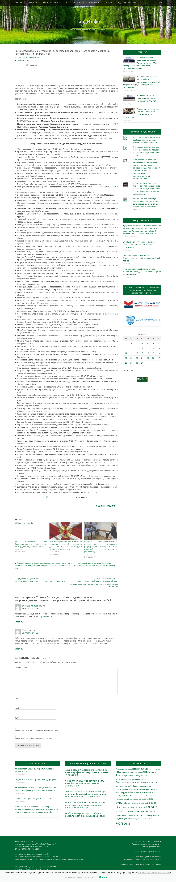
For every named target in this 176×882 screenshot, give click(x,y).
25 (148, 358)
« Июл (125, 370)
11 (148, 348)
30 (137, 363)
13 (159, 348)
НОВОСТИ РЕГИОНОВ (51, 2)
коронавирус (121, 792)
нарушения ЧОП (124, 795)
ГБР (153, 769)
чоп (16, 568)
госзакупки (122, 789)
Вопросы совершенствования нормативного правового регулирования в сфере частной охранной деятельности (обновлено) (100, 546)
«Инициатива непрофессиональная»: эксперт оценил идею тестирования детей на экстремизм (142, 272)
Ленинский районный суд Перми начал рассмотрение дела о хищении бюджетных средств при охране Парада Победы (145, 203)
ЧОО (145, 776)
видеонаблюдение (142, 786)
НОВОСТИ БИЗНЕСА (75, 2)
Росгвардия (96, 565)
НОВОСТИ (32, 2)
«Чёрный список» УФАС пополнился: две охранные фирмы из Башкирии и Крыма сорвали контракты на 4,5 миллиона (85, 794)
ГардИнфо (88, 21)
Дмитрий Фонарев (30, 606)
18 (148, 353)
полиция (152, 811)
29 (131, 363)
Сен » (132, 370)
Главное (31, 57)
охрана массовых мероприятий (137, 803)
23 (137, 358)
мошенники (131, 792)
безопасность (125, 782)
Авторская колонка (142, 220)
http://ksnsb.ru (45, 616)
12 (153, 348)
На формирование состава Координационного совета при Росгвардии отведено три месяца (31, 544)
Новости (38, 57)
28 (126, 363)
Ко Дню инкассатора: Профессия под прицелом (36, 779)
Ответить (19, 622)
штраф (126, 823)
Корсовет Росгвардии (135, 772)
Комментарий (21, 667)
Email (18, 708)
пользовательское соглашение (80, 877)
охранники (142, 811)
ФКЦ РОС (139, 776)
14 (126, 353)
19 (153, 353)
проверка (129, 815)
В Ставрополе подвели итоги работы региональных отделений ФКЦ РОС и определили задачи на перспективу (141, 82)
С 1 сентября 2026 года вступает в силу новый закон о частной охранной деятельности (84, 783)
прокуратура (152, 815)
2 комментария (23, 60)
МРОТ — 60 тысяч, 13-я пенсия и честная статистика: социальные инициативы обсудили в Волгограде (85, 805)
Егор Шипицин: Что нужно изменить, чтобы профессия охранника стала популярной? (139, 244)
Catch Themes (156, 864)
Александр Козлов (123, 769)
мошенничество (146, 792)
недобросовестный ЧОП (124, 799)
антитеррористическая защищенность (131, 779)
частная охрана (108, 565)
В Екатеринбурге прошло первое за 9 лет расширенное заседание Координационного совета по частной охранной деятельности (146, 188)
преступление (121, 815)
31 (142, 363)
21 (126, 358)
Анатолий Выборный (140, 768)
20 (159, 353)
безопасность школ (146, 782)
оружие (149, 798)
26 (153, 358)
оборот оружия (139, 799)
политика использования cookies (154, 873)
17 (142, 353)
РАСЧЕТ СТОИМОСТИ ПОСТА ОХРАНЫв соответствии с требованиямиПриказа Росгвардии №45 (142, 290)
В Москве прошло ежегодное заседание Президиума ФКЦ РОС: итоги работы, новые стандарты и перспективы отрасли (140, 63)
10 (142, 348)
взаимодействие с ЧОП (125, 786)
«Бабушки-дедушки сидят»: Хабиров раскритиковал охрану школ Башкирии (85, 814)
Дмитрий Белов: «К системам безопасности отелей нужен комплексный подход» (141, 258)
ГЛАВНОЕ (19, 2)
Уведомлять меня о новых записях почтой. (34, 738)
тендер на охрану (128, 818)
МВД (145, 772)
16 (137, 353)
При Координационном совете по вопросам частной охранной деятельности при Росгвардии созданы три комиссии (65, 545)
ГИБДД (157, 769)
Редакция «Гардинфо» (107, 506)
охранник (130, 811)
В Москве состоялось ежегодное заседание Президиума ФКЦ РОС (146, 98)
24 (142, 358)
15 (131, 353)
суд (118, 818)
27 (159, 358)
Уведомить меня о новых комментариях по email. (37, 730)
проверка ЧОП (139, 815)
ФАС (134, 776)
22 (131, 358)
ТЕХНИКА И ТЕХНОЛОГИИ (100, 2)
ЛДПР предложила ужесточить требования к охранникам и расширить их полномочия (146, 140)
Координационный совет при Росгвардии (64, 565)
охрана (121, 802)
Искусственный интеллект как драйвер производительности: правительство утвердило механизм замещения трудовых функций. (36, 809)
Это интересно (37, 763)
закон (36, 563)
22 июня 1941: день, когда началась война (33, 798)
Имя (17, 698)
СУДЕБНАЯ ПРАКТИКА (126, 2)
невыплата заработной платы (145, 796)
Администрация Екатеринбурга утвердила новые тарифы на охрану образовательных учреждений (87, 772)
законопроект (139, 789)
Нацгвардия (86, 565)
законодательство (47, 563)
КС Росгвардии (121, 772)
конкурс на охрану (151, 789)
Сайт (17, 718)
